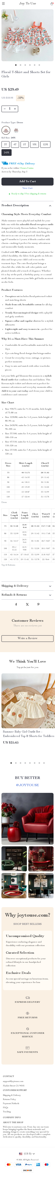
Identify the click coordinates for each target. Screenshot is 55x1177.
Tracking (7, 1112)
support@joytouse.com (13, 1081)
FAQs (5, 1108)
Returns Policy (9, 1100)
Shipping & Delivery (12, 1095)
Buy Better (27, 778)
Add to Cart (27, 181)
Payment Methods (11, 1104)
